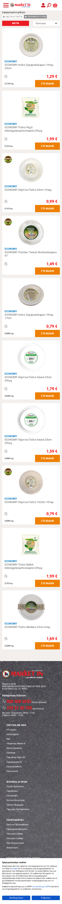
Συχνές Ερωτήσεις (15, 786)
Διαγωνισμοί (12, 847)
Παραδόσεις (12, 791)
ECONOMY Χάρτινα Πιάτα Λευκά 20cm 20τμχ (28, 441)
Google (14, 869)
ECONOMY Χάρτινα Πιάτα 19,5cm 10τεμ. (29, 502)
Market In (20, 5)
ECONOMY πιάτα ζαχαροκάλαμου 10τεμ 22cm (29, 66)
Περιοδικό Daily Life (15, 757)
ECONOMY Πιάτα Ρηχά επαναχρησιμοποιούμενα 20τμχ (23, 129)
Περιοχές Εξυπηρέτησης (17, 809)
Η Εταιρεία (11, 729)
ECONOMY (11, 61)
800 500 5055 (17, 701)
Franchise (10, 752)
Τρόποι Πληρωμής (15, 805)
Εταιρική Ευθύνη (13, 766)
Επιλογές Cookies (14, 838)
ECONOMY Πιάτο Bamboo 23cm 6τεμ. (27, 627)
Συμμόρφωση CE (14, 762)
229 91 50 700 (17, 708)
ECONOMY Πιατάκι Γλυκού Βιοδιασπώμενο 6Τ (31, 254)
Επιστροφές (12, 795)
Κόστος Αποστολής (15, 800)
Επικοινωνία (12, 771)
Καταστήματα (12, 734)
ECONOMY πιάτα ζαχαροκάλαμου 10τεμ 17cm (29, 316)
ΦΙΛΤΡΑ (15, 23)
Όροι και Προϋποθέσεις (17, 824)
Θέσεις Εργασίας (14, 748)
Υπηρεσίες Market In (15, 743)
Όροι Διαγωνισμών (15, 843)
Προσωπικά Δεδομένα (16, 829)
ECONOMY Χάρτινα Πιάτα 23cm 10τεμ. (28, 189)
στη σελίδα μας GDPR (41, 887)
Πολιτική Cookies (14, 833)
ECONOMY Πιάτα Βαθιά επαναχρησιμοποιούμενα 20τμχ (23, 566)
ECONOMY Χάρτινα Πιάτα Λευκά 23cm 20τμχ (28, 379)
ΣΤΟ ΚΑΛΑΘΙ (47, 83)
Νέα (8, 739)
